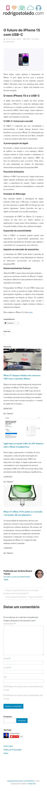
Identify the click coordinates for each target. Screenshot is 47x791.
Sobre (5, 753)
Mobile (28, 39)
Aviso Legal (8, 746)
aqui (30, 312)
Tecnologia (35, 39)
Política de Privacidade (12, 750)
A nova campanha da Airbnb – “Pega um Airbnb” (23, 597)
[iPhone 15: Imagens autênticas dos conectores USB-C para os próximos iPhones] (22, 369)
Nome (6, 658)
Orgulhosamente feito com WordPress (20, 781)
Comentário (9, 623)
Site (5, 677)
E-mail (7, 668)
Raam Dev (32, 783)
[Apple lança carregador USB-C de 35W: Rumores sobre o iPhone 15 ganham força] (22, 438)
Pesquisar (7, 717)
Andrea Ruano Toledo (13, 39)
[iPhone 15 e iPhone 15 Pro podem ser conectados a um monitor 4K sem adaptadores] (22, 506)
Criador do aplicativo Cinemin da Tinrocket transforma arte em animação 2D (20, 591)
